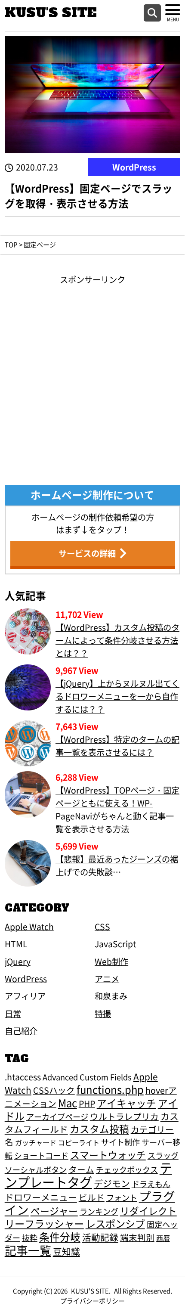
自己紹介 (21, 1031)
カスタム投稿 (99, 1129)
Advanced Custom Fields (87, 1076)
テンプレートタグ (88, 1174)
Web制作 (111, 961)
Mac (67, 1102)
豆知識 (66, 1251)
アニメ (107, 979)
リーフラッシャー (44, 1223)
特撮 (103, 1014)
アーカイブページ (57, 1116)
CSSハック (54, 1090)
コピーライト (78, 1142)
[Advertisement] (92, 378)
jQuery (18, 961)
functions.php (110, 1089)
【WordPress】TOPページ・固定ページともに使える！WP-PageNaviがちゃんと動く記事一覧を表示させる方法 (117, 809)
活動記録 (100, 1237)
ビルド (92, 1197)
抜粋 (29, 1237)
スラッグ (163, 1155)
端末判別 (137, 1237)
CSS (102, 927)
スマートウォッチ (108, 1154)
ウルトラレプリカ (124, 1116)
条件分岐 (59, 1236)
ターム (81, 1169)
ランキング (99, 1211)
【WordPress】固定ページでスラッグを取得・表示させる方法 (89, 196)
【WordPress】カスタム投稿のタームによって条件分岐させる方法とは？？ (117, 640)
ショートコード (41, 1155)
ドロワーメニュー (41, 1197)
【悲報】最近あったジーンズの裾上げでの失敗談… (117, 865)
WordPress (134, 167)
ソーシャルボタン (36, 1169)
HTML (16, 944)
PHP (87, 1103)
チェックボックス (127, 1169)
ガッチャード (35, 1142)
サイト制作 (120, 1142)
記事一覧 (28, 1250)
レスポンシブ (115, 1223)
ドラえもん (151, 1183)
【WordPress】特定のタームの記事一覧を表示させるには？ (117, 745)
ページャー (54, 1210)
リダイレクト (148, 1210)
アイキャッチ (126, 1103)
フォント (121, 1197)
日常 (13, 1014)
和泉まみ (111, 996)
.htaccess (23, 1076)
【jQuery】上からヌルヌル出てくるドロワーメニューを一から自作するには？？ (117, 696)
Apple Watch (29, 927)
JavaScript (115, 944)
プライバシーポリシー (92, 1300)
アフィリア (25, 996)
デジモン (112, 1183)
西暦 (163, 1238)
